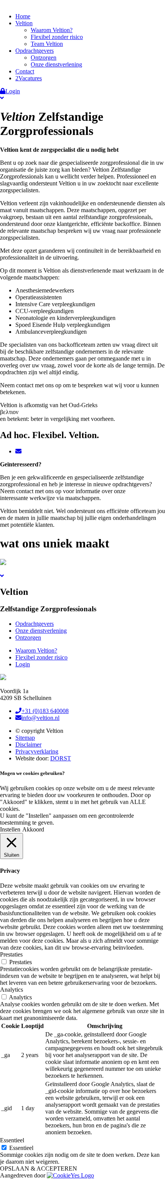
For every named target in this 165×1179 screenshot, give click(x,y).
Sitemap (25, 737)
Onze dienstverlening (56, 64)
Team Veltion (47, 44)
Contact (24, 71)
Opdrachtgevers (34, 50)
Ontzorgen (43, 57)
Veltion (24, 23)
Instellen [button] (10, 829)
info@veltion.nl (40, 718)
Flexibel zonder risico (57, 37)
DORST (60, 758)
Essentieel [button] (12, 1140)
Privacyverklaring (36, 751)
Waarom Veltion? (52, 30)
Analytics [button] (11, 989)
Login (12, 91)
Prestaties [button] (11, 954)
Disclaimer (28, 744)
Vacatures (30, 78)
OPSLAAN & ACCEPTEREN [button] (38, 1168)
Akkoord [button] (33, 829)
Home (22, 16)
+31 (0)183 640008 (45, 711)
